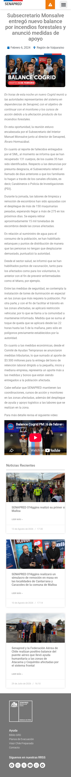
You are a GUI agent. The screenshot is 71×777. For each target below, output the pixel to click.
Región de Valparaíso (50, 47)
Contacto (14, 747)
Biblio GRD (15, 735)
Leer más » (17, 519)
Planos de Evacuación (21, 739)
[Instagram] (18, 765)
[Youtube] (30, 765)
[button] (63, 4)
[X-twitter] (24, 765)
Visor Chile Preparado (21, 743)
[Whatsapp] (36, 765)
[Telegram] (42, 765)
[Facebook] (11, 765)
